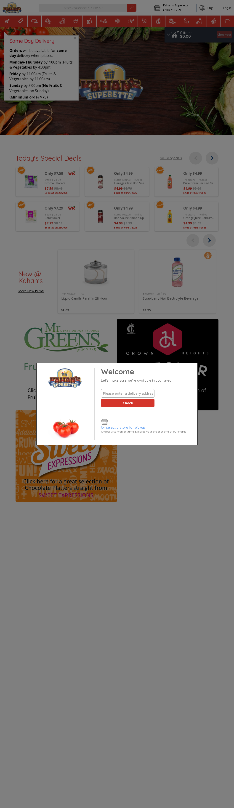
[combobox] (127, 393)
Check (128, 403)
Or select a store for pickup (123, 427)
